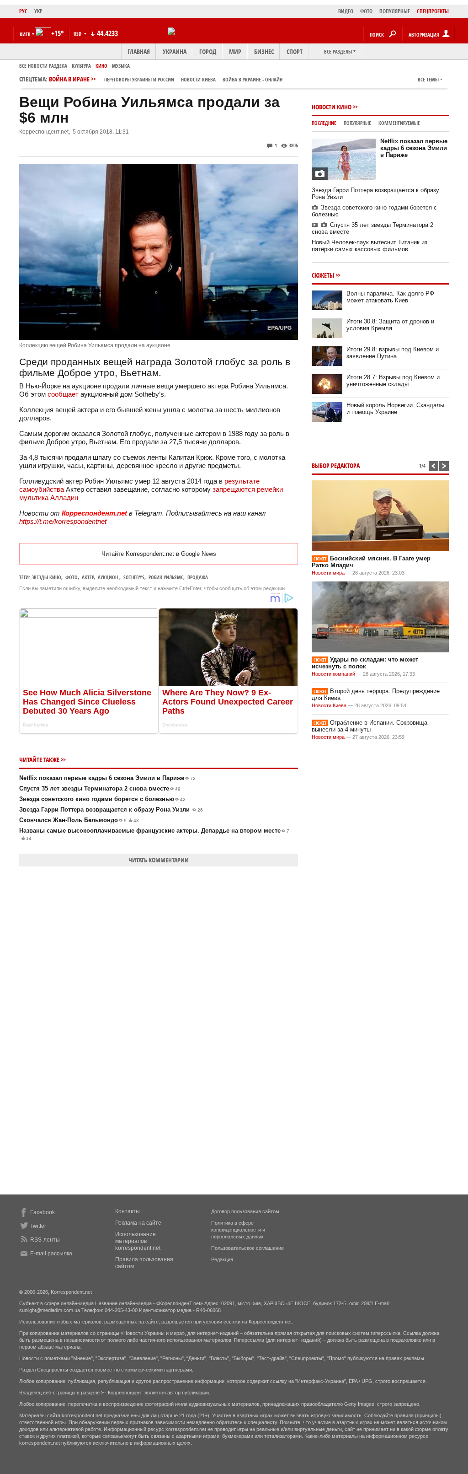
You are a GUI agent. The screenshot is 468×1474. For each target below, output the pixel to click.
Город (207, 51)
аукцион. (108, 577)
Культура (81, 65)
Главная (139, 51)
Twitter (38, 1226)
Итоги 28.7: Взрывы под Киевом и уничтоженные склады (393, 380)
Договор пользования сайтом (245, 1211)
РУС (23, 11)
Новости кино (331, 106)
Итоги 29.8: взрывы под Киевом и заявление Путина (392, 353)
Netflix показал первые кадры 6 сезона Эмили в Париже (107, 778)
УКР (38, 11)
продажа (197, 577)
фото (71, 577)
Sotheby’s (133, 577)
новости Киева (198, 79)
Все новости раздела (43, 65)
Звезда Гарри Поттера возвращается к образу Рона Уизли (111, 809)
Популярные (357, 122)
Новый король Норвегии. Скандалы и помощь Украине (395, 408)
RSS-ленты (45, 1240)
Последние (324, 122)
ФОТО (366, 11)
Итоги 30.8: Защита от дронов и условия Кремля (390, 325)
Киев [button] (25, 34)
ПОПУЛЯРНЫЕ (394, 11)
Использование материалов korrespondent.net (137, 1241)
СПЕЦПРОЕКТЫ (433, 11)
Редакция (222, 1259)
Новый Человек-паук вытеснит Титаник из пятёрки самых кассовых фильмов (369, 246)
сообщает (63, 394)
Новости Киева (329, 705)
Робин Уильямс (166, 577)
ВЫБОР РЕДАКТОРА (336, 465)
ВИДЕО (345, 11)
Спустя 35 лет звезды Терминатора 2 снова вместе (100, 788)
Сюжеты (323, 275)
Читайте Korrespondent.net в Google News (158, 553)
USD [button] (78, 33)
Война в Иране (165, 79)
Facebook (42, 1212)
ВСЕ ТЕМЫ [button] (428, 79)
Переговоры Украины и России (139, 79)
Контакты (127, 1211)
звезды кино (46, 577)
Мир (235, 51)
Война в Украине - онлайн (252, 79)
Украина (174, 51)
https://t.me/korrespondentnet (62, 521)
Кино (101, 65)
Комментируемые (399, 122)
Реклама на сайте (138, 1223)
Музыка (121, 65)
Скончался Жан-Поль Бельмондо (79, 820)
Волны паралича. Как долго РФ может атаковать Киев (390, 297)
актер (88, 577)
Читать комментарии (158, 859)
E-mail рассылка (51, 1253)
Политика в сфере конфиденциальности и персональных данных (238, 1229)
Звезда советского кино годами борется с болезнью (102, 799)
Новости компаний (333, 674)
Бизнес (264, 51)
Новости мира (328, 573)
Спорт (295, 51)
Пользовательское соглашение (247, 1248)
